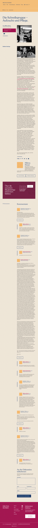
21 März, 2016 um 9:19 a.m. (24, 412)
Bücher (15, 505)
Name (18, 486)
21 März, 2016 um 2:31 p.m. (24, 236)
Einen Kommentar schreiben (7, 30)
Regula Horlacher (27, 251)
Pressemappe (16, 509)
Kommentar (19, 477)
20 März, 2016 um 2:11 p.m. (24, 436)
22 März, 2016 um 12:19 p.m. (27, 252)
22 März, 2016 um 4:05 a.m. (26, 428)
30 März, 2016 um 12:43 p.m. (25, 209)
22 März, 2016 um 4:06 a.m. (26, 362)
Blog (14, 512)
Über (15, 507)
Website (18, 490)
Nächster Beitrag (30, 175)
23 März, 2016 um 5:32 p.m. (27, 394)
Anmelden (30, 187)
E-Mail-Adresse (29, 486)
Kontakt (15, 514)
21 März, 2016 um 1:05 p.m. (24, 260)
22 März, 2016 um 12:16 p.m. (27, 371)
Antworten (20, 247)
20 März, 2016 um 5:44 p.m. (27, 460)
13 (4, 33)
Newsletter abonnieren (30, 516)
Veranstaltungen (17, 510)
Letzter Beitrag (21, 175)
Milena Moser (7, 2)
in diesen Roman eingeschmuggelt (25, 88)
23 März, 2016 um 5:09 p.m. (27, 382)
